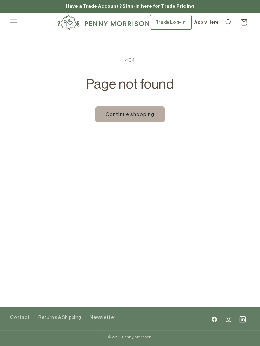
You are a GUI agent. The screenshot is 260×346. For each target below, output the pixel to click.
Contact (20, 317)
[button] (13, 22)
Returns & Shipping (59, 317)
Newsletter (103, 317)
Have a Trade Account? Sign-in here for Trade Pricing (130, 6)
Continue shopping (130, 114)
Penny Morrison (137, 337)
